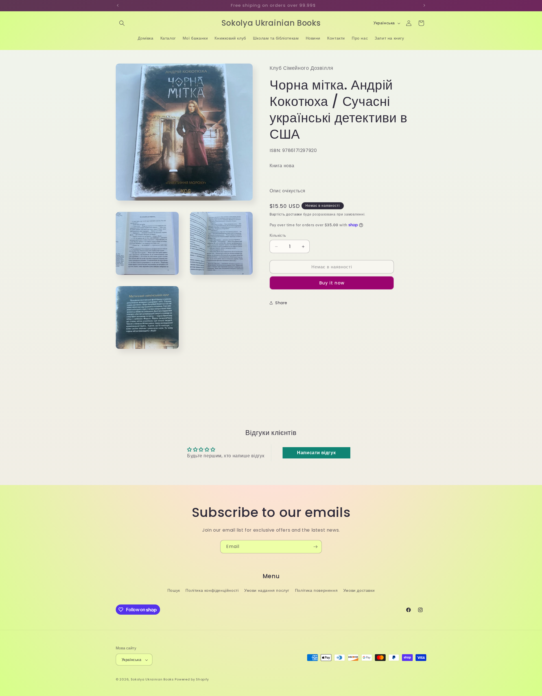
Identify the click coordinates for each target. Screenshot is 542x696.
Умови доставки (359, 590)
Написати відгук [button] (316, 452)
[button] (122, 23)
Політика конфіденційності (212, 590)
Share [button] (281, 303)
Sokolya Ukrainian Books (152, 679)
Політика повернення (316, 590)
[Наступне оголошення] (424, 5)
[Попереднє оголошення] (118, 5)
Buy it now (331, 283)
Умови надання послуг (266, 590)
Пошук (173, 590)
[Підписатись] (315, 546)
